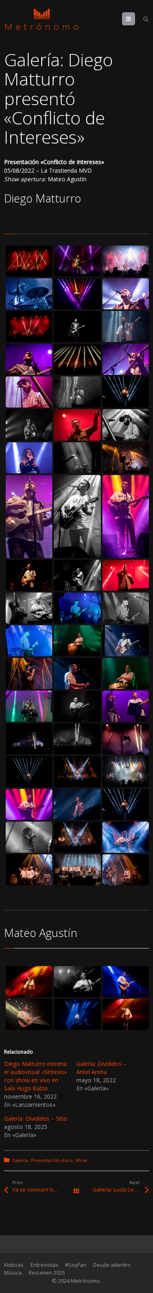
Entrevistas (44, 1264)
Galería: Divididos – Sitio (35, 1118)
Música (13, 1272)
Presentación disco (52, 1160)
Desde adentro (112, 1264)
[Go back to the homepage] (41, 19)
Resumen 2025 (47, 1272)
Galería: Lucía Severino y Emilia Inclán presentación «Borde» (121, 1189)
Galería (20, 1160)
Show (81, 1160)
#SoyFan (75, 1264)
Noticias (14, 1264)
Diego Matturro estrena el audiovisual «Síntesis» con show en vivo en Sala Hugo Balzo (35, 1076)
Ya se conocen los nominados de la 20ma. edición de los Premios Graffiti (44, 1189)
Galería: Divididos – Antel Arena (101, 1068)
